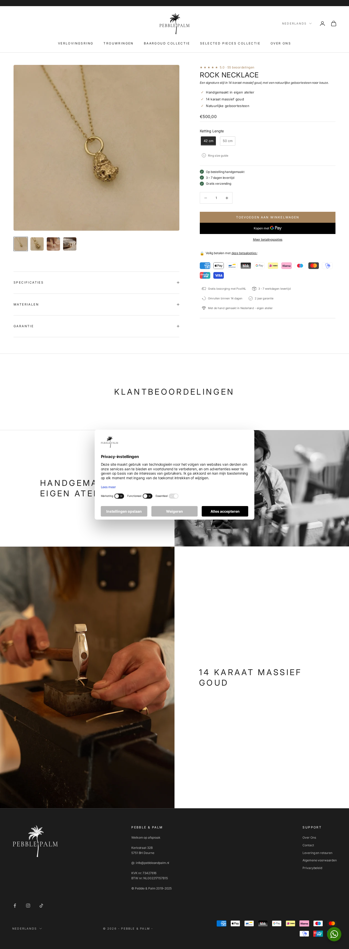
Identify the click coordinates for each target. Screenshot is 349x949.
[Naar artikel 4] (70, 244)
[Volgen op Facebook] (14, 905)
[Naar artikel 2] (37, 244)
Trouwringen (118, 43)
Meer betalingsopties (268, 239)
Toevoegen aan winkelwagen (267, 217)
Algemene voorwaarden (320, 860)
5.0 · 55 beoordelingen (237, 67)
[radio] (208, 141)
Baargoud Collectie (167, 43)
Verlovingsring (76, 43)
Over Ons (309, 837)
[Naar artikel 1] (21, 244)
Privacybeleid (312, 868)
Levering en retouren (317, 853)
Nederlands (294, 23)
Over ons (281, 43)
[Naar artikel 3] (53, 244)
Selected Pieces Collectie (230, 43)
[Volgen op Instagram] (28, 905)
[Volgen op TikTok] (41, 905)
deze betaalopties (244, 253)
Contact (308, 845)
